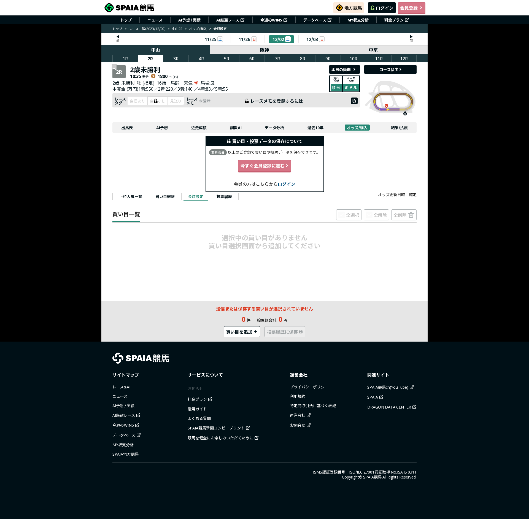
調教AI (236, 127)
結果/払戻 (399, 127)
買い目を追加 (239, 331)
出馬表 (127, 127)
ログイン (384, 7)
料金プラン (394, 20)
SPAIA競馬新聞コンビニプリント (216, 428)
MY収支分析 (358, 20)
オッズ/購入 (198, 28)
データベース (314, 20)
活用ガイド (197, 409)
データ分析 (274, 127)
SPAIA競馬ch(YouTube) (387, 387)
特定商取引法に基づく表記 (313, 405)
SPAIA (372, 397)
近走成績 (199, 127)
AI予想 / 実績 (189, 20)
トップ (126, 20)
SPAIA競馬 (372, 477)
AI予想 (162, 127)
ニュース (155, 20)
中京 (373, 49)
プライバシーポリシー (309, 387)
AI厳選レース (227, 20)
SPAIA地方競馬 (125, 454)
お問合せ (297, 425)
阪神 (264, 49)
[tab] (130, 196)
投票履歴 (224, 196)
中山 (155, 49)
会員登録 (409, 7)
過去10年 (315, 127)
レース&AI (121, 387)
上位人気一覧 (130, 196)
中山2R (177, 28)
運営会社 (297, 415)
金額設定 (195, 196)
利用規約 (297, 396)
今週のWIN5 (271, 20)
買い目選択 (165, 196)
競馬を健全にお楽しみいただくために (220, 438)
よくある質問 (199, 418)
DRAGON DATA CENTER (389, 407)
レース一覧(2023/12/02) (147, 28)
